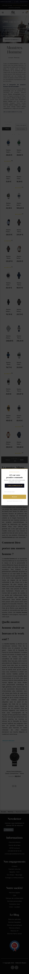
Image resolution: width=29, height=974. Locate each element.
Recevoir (14, 496)
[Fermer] (25, 471)
